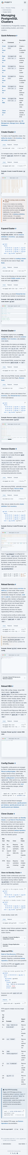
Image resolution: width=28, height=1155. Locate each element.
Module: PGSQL (10, 8)
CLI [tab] (10, 999)
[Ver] (11, 1153)
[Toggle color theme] (15, 1153)
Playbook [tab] (9, 144)
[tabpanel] (14, 148)
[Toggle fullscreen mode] (26, 194)
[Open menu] (25, 2)
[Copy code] (25, 148)
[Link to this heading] (16, 36)
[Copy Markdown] (22, 10)
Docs (2, 8)
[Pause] (2, 194)
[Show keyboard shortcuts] (23, 194)
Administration (7, 10)
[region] (14, 79)
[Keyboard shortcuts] (17, 1153)
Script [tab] (4, 144)
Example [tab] (16, 144)
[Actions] (25, 10)
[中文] (13, 1153)
